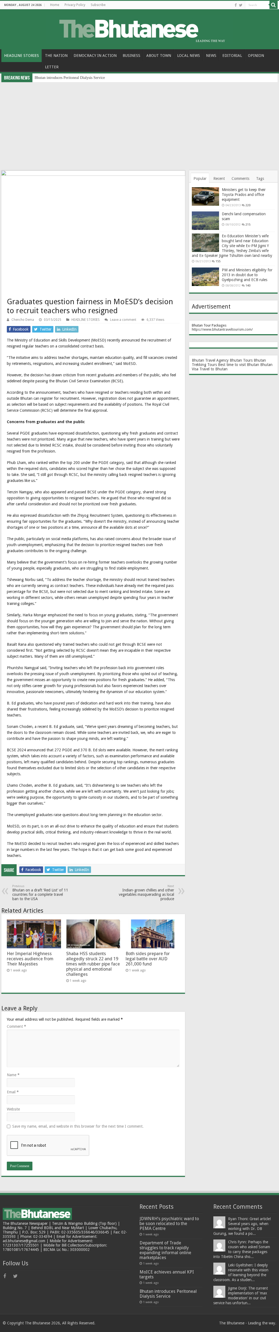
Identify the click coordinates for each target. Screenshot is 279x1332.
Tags (260, 178)
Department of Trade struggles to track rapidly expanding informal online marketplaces (165, 1250)
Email (13, 1092)
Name (13, 1075)
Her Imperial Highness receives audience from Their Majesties (30, 959)
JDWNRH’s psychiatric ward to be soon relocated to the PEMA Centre (169, 1223)
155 (218, 261)
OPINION (256, 55)
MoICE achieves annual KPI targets (167, 1274)
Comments (240, 178)
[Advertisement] (139, 123)
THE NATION (56, 55)
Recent (219, 178)
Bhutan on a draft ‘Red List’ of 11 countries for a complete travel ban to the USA (40, 892)
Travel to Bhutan (213, 369)
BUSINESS (131, 55)
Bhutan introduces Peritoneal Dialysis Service (70, 78)
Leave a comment (123, 320)
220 (247, 205)
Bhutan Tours (241, 360)
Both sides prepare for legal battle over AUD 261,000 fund (148, 959)
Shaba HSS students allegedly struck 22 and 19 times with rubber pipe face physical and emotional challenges (93, 964)
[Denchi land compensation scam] (205, 220)
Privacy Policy (75, 5)
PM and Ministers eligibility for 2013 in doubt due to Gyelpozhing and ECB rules (247, 275)
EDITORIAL (232, 55)
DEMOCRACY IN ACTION (95, 55)
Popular (200, 178)
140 (247, 285)
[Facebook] (235, 5)
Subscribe (98, 5)
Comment (16, 1026)
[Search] (273, 5)
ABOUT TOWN (158, 55)
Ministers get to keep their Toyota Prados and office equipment (244, 194)
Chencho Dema (22, 320)
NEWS (211, 55)
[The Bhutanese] (139, 28)
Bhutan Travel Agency (210, 360)
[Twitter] (240, 5)
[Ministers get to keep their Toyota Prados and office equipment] (205, 196)
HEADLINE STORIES (21, 55)
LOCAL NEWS (188, 55)
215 (247, 224)
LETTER (52, 67)
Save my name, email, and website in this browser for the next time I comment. (78, 1126)
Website (13, 1109)
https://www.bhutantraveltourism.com (221, 329)
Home (54, 5)
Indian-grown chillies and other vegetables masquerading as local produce (146, 892)
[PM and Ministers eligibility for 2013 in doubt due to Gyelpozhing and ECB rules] (205, 276)
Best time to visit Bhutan (238, 364)
